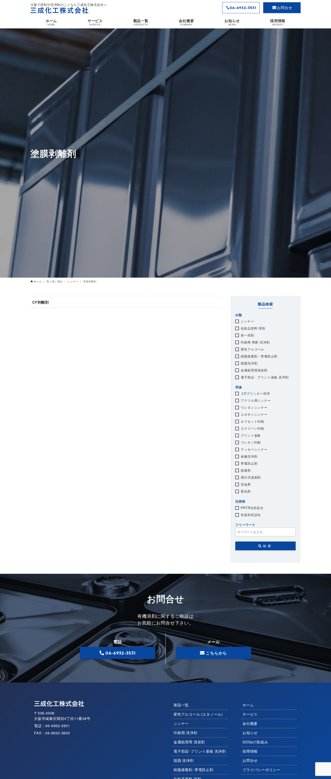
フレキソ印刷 (251, 442)
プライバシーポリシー (261, 769)
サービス (250, 714)
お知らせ (250, 732)
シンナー (247, 321)
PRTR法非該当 (252, 507)
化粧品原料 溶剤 (253, 328)
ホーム (248, 705)
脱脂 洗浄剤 (184, 760)
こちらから (216, 653)
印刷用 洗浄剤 (185, 732)
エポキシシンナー (254, 414)
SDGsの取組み (255, 741)
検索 (267, 546)
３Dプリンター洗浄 (255, 393)
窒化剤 (246, 491)
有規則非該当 (251, 514)
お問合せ (284, 7)
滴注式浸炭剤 (251, 477)
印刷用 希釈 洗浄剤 (255, 342)
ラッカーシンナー (254, 449)
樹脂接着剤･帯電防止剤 (193, 769)
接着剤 (246, 470)
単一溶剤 (247, 335)
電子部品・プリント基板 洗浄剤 (264, 377)
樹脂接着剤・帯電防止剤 (259, 356)
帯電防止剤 (249, 463)
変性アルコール (252, 349)
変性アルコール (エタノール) (198, 714)
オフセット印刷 (252, 421)
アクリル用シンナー (256, 400)
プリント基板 (251, 435)
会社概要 (250, 723)
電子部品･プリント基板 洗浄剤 (200, 751)
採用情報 (250, 751)
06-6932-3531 (242, 7)
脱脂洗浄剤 (249, 363)
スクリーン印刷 (252, 428)
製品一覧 (181, 705)
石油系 (246, 484)
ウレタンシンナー (254, 407)
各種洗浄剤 (249, 456)
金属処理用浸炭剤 (254, 370)
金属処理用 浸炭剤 (189, 741)
